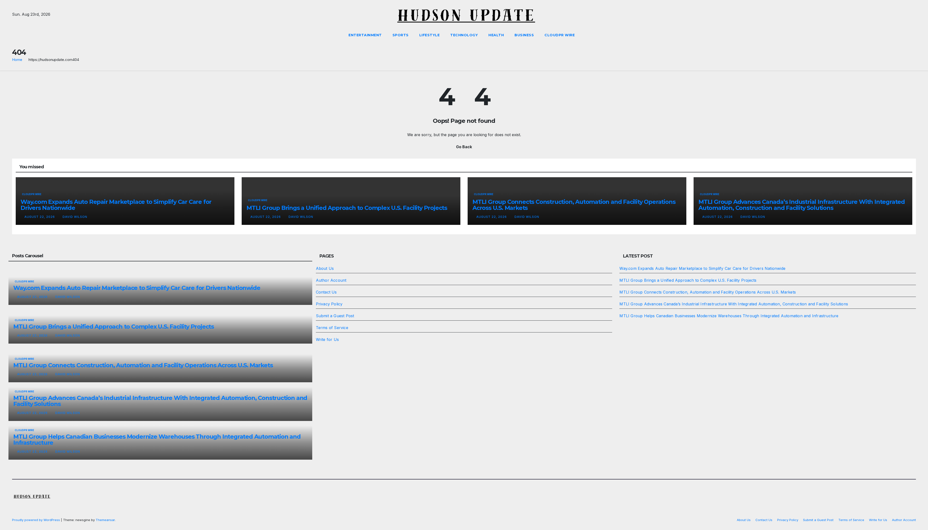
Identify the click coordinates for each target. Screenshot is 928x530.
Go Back (464, 146)
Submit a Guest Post (335, 315)
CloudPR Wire (559, 35)
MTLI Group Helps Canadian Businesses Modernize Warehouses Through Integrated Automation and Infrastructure (157, 439)
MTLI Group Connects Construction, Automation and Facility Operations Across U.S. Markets (573, 204)
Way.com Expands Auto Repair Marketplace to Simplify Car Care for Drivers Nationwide (116, 204)
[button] (912, 35)
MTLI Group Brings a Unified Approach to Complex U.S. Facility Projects (346, 207)
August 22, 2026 (40, 217)
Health (496, 35)
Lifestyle (429, 35)
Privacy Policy (329, 304)
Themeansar (105, 520)
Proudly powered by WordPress (36, 520)
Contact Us (326, 292)
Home (17, 59)
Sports (400, 35)
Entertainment (365, 35)
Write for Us (327, 339)
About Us (325, 268)
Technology (464, 35)
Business (524, 35)
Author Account (331, 280)
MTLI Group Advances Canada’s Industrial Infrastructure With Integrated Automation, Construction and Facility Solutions (801, 204)
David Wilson (75, 217)
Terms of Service (332, 327)
